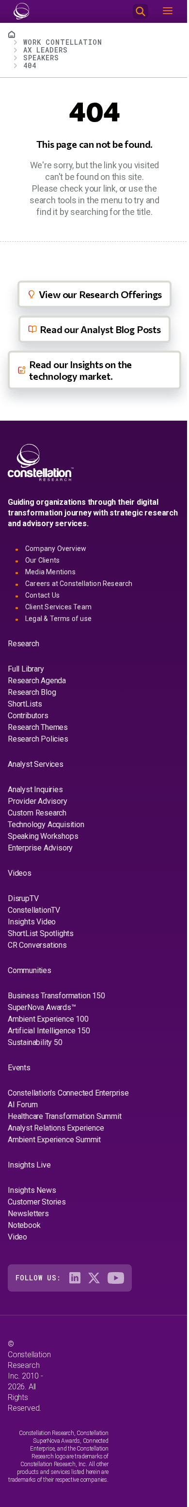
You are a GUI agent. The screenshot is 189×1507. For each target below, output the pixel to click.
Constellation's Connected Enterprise (68, 1093)
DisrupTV (23, 898)
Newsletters (28, 1213)
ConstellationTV (34, 910)
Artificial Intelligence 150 (49, 1030)
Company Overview (55, 548)
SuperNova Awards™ (42, 1007)
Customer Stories (37, 1201)
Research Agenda (37, 680)
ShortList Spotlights (41, 933)
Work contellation (62, 42)
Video (17, 1236)
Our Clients (42, 560)
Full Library (26, 669)
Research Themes (38, 727)
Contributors (28, 715)
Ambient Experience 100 (48, 1019)
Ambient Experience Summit (54, 1139)
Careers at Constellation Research (79, 583)
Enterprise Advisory (40, 847)
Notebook (24, 1225)
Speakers (41, 57)
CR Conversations (37, 945)
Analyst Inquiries (35, 789)
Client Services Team (58, 607)
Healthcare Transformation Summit (65, 1116)
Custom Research (37, 812)
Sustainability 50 (35, 1042)
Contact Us (42, 595)
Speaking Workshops (43, 836)
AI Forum (22, 1104)
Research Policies (38, 739)
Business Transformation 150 (56, 995)
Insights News (32, 1190)
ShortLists (25, 704)
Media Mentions (50, 572)
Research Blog (32, 692)
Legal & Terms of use (58, 618)
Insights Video (32, 921)
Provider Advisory (37, 801)
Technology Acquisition (46, 824)
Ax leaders (45, 49)
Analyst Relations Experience (56, 1128)
